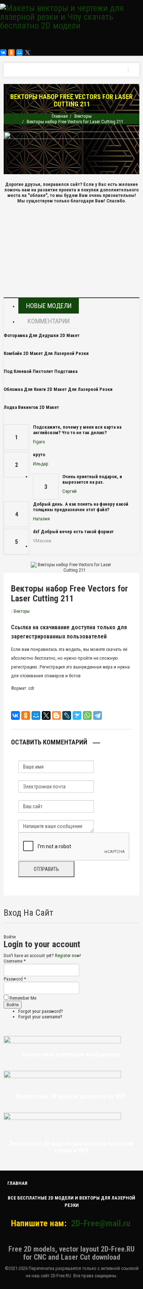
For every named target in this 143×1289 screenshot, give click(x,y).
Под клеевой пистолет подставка (40, 371)
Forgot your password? (40, 1011)
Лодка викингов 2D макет (31, 407)
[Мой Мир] (19, 52)
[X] (27, 52)
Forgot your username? (40, 1016)
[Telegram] (97, 715)
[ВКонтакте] (3, 52)
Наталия (41, 518)
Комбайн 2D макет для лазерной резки (46, 353)
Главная (60, 116)
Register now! (68, 955)
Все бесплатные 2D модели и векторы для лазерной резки (71, 1201)
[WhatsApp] (87, 715)
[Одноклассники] (11, 52)
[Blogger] (56, 715)
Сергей (69, 491)
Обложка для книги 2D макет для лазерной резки (58, 389)
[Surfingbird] (77, 715)
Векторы (83, 116)
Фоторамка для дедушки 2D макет (42, 335)
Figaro (39, 441)
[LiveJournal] (66, 715)
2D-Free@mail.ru (100, 1223)
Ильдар (40, 463)
